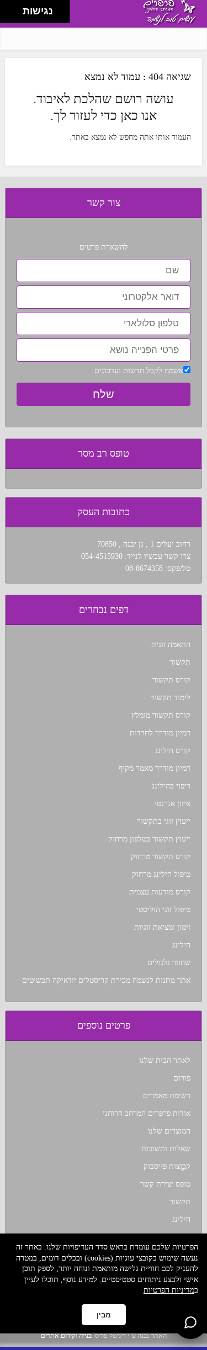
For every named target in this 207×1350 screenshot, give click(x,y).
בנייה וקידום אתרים (66, 1335)
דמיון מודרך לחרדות (160, 733)
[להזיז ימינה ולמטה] (15, 15)
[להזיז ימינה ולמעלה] (15, 9)
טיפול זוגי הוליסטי (163, 910)
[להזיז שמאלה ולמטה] (9, 15)
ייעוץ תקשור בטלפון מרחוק (149, 839)
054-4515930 (102, 556)
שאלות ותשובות (165, 1149)
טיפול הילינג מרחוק (161, 874)
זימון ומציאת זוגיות (162, 927)
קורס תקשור (171, 680)
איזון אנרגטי (172, 804)
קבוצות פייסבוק (167, 1166)
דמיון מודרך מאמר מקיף (154, 768)
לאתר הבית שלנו (164, 1060)
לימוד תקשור (170, 697)
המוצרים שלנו (169, 1131)
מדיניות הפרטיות (169, 1290)
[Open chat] (190, 1322)
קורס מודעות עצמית (159, 892)
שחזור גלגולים (168, 963)
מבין (104, 1314)
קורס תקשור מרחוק (160, 857)
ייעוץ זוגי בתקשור (163, 821)
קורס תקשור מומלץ (160, 715)
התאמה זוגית (170, 644)
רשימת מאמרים (166, 1096)
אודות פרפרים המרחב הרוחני (146, 1113)
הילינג (181, 945)
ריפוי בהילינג (171, 786)
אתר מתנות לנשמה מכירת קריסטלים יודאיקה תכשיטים (106, 980)
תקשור (179, 662)
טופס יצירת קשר (165, 1184)
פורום (181, 1078)
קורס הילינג (172, 751)
